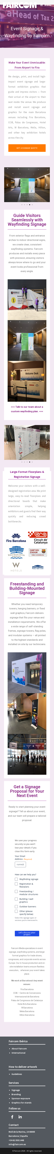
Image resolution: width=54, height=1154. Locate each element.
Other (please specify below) (26, 912)
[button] (7, 185)
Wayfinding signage (28, 879)
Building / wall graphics (26, 900)
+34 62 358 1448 (16, 1140)
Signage (16, 1090)
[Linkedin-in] (20, 1116)
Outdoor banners (27, 906)
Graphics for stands (22, 1102)
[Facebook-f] (12, 1116)
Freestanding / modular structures (28, 893)
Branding (16, 1094)
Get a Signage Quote (27, 148)
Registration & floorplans (26, 885)
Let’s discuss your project (27, 933)
